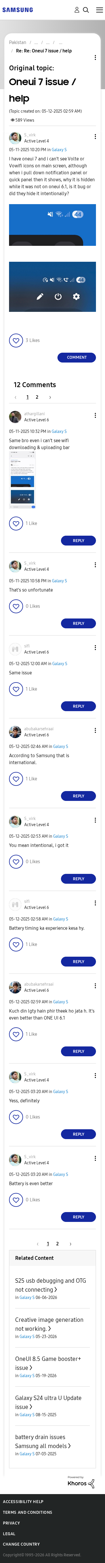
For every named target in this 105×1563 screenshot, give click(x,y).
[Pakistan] (17, 9)
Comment (77, 357)
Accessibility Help (23, 1501)
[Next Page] (48, 397)
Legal (9, 1533)
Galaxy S (59, 149)
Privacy (11, 1523)
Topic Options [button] (85, 57)
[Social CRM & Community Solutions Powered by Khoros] (81, 1482)
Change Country (21, 1544)
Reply (78, 540)
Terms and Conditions (27, 1512)
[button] (85, 136)
